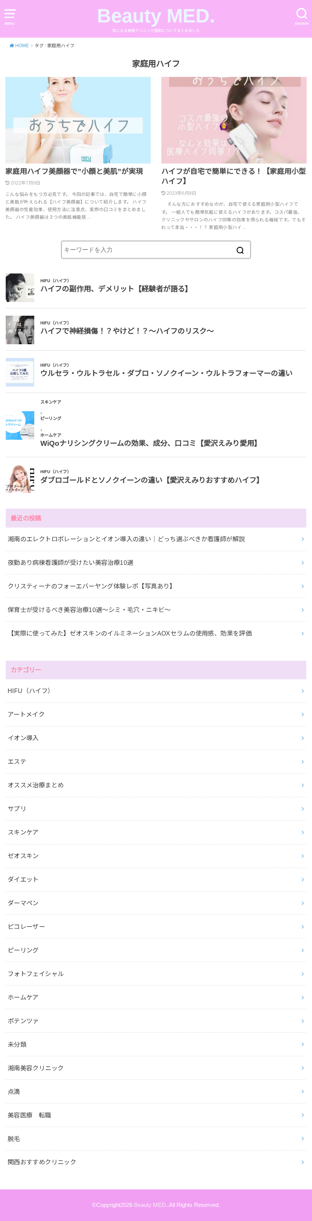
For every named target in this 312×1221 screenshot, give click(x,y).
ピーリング (23, 950)
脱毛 (14, 1138)
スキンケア (23, 832)
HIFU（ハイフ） (31, 690)
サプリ (17, 808)
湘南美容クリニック (36, 1068)
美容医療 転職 (29, 1115)
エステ (17, 761)
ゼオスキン (23, 855)
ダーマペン (23, 903)
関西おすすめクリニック (42, 1162)
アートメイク (26, 714)
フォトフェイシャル (36, 973)
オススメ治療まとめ (36, 785)
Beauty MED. (156, 16)
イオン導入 (23, 738)
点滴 (14, 1091)
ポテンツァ (23, 1021)
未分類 (17, 1044)
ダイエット (23, 879)
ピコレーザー (26, 926)
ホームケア (23, 997)
